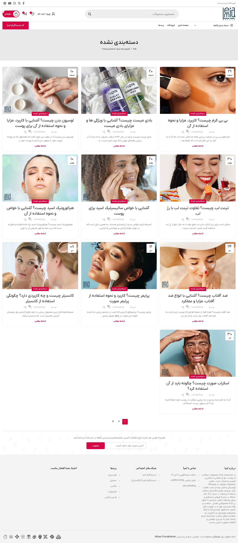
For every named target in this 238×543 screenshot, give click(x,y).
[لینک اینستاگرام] (14, 3)
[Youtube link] (9, 3)
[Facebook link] (23, 3)
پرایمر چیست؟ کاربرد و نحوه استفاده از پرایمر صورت (119, 298)
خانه (134, 49)
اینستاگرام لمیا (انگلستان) (143, 480)
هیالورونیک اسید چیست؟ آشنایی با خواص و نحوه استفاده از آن (40, 211)
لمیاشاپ (216, 536)
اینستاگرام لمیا (14, 25)
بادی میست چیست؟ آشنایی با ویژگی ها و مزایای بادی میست (119, 123)
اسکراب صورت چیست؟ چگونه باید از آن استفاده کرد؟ (197, 386)
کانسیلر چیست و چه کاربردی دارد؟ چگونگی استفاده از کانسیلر (40, 298)
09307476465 (189, 486)
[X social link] (19, 3)
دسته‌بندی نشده (198, 113)
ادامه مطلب (197, 146)
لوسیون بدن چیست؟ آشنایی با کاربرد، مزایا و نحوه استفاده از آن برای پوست (40, 123)
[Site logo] (229, 13)
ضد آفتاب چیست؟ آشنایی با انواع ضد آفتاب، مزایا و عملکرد (198, 298)
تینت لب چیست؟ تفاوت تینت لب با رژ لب (198, 211)
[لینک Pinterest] (4, 3)
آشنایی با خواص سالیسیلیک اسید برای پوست (119, 211)
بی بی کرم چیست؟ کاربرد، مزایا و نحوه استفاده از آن (198, 123)
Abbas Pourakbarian (165, 536)
